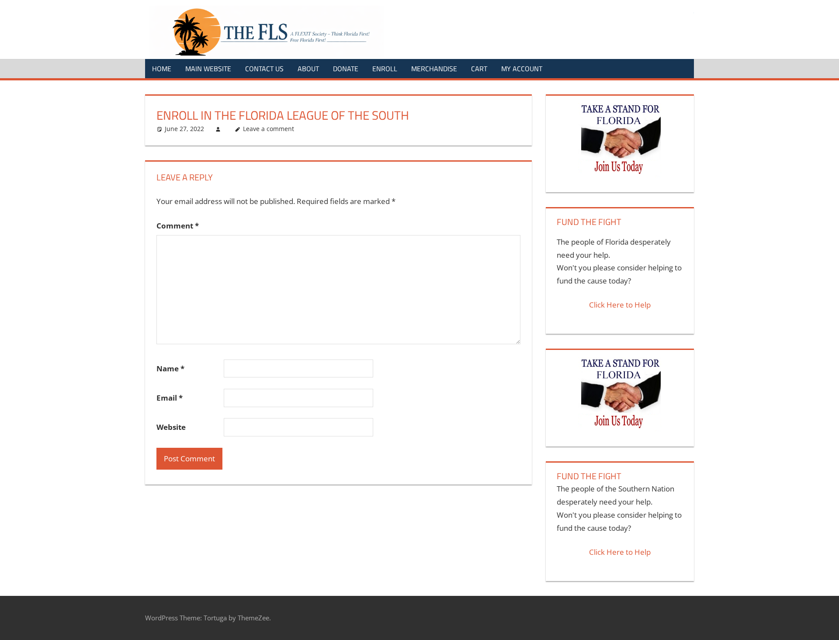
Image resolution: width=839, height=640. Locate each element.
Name (170, 368)
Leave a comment (268, 129)
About (308, 68)
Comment (177, 226)
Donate (345, 68)
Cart (479, 68)
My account (521, 68)
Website (171, 427)
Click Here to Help (620, 305)
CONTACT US (264, 68)
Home (161, 68)
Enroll (384, 68)
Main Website (208, 68)
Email (169, 398)
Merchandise (434, 68)
